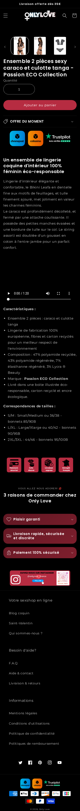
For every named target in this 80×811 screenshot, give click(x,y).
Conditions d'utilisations (29, 723)
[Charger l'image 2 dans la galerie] (40, 46)
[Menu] (5, 16)
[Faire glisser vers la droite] (75, 47)
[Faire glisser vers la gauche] (5, 47)
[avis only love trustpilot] (40, 145)
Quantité (10, 80)
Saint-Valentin (20, 623)
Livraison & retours (24, 683)
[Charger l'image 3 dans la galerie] (60, 46)
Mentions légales (23, 713)
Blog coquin (19, 613)
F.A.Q (13, 663)
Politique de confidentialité (32, 734)
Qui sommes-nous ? (25, 633)
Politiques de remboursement (34, 744)
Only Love (44, 809)
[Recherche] (65, 16)
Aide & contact (21, 673)
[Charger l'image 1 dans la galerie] (20, 46)
